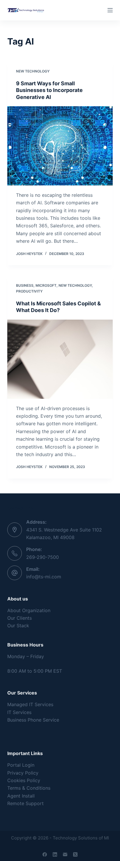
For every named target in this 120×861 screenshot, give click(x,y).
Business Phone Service (33, 720)
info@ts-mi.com (43, 577)
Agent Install (21, 796)
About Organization (28, 610)
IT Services (19, 712)
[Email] (65, 854)
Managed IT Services (30, 704)
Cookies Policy (23, 780)
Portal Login (20, 765)
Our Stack (18, 625)
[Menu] (110, 10)
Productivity (29, 291)
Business (24, 285)
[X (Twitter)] (75, 854)
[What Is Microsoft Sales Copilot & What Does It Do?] (60, 359)
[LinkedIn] (55, 854)
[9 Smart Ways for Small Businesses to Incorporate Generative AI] (60, 145)
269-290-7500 (42, 557)
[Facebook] (45, 854)
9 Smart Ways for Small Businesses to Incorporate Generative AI (49, 90)
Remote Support (25, 803)
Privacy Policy (22, 773)
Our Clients (19, 618)
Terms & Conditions (28, 788)
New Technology (33, 71)
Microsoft (46, 285)
